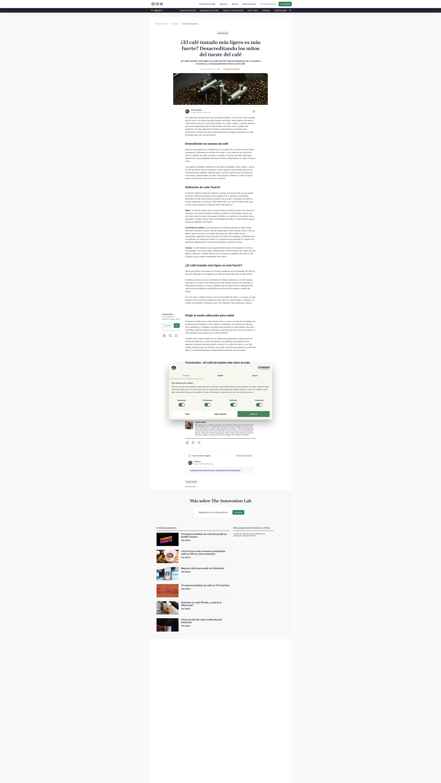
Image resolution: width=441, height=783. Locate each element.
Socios (235, 4)
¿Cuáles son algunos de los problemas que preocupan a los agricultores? (249, 535)
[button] (163, 10)
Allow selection (220, 414)
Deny (187, 414)
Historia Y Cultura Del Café (233, 10)
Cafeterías (266, 10)
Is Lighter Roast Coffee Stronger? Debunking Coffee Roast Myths (215, 470)
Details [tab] (220, 375)
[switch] (207, 405)
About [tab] (254, 375)
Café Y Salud (253, 10)
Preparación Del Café (188, 10)
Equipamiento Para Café (209, 10)
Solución (223, 4)
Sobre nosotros (249, 4)
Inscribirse (285, 4)
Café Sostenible (281, 10)
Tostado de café (222, 33)
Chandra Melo (200, 422)
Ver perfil (167, 325)
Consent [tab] (186, 375)
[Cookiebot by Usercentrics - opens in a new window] (260, 368)
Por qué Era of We (207, 4)
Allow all (253, 414)
